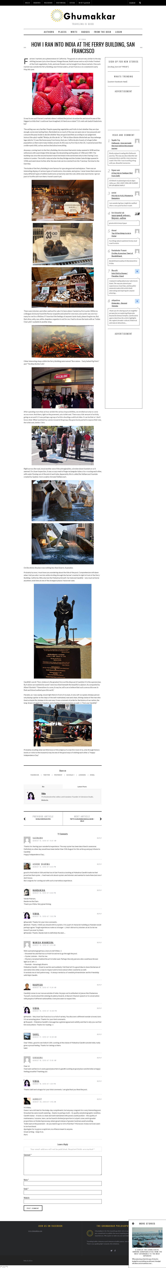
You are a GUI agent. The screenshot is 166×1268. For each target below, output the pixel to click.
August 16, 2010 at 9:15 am (44, 945)
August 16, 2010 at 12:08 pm (45, 1011)
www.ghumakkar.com (35, 1231)
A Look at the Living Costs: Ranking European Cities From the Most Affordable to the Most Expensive (147, 1253)
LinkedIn (82, 775)
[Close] (133, 1223)
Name (26, 1179)
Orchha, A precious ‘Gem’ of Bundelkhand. (122, 254)
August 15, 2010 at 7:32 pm (44, 916)
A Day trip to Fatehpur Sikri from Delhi (122, 174)
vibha (36, 1008)
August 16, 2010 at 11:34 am (44, 987)
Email (92, 775)
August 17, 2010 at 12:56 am (45, 1037)
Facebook (35, 775)
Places (62, 31)
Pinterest (58, 775)
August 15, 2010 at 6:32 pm (44, 867)
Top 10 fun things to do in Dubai (121, 234)
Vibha (36, 913)
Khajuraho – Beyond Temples (119, 304)
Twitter (46, 775)
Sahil (36, 1034)
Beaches (37, 3)
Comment (28, 1155)
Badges (86, 31)
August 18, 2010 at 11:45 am (44, 1060)
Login (118, 31)
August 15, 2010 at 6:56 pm (44, 893)
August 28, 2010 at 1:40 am (44, 1102)
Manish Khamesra (43, 942)
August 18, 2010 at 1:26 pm (44, 1084)
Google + (71, 775)
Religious (48, 3)
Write (74, 31)
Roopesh (38, 984)
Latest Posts (82, 787)
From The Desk (102, 31)
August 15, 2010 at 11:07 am (44, 841)
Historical (61, 3)
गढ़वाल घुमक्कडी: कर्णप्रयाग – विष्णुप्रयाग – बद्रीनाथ (121, 216)
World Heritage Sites (43, 817)
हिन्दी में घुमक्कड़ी (84, 3)
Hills (27, 3)
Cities (72, 3)
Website (44, 800)
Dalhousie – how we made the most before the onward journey (122, 145)
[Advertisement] (125, 112)
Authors (49, 31)
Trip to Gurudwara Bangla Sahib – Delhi (82, 818)
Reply (99, 838)
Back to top (27, 1260)
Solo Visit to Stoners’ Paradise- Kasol (119, 274)
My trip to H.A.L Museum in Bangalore (122, 196)
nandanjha (39, 890)
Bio (43, 787)
